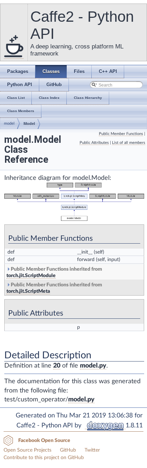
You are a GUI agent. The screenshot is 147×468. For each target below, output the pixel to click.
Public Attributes (94, 143)
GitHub (68, 450)
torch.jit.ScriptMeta (28, 291)
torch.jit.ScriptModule (31, 275)
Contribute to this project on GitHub (44, 457)
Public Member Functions (121, 134)
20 (56, 366)
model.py (93, 366)
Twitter (92, 450)
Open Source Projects (27, 450)
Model (29, 123)
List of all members (128, 143)
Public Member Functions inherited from (54, 272)
